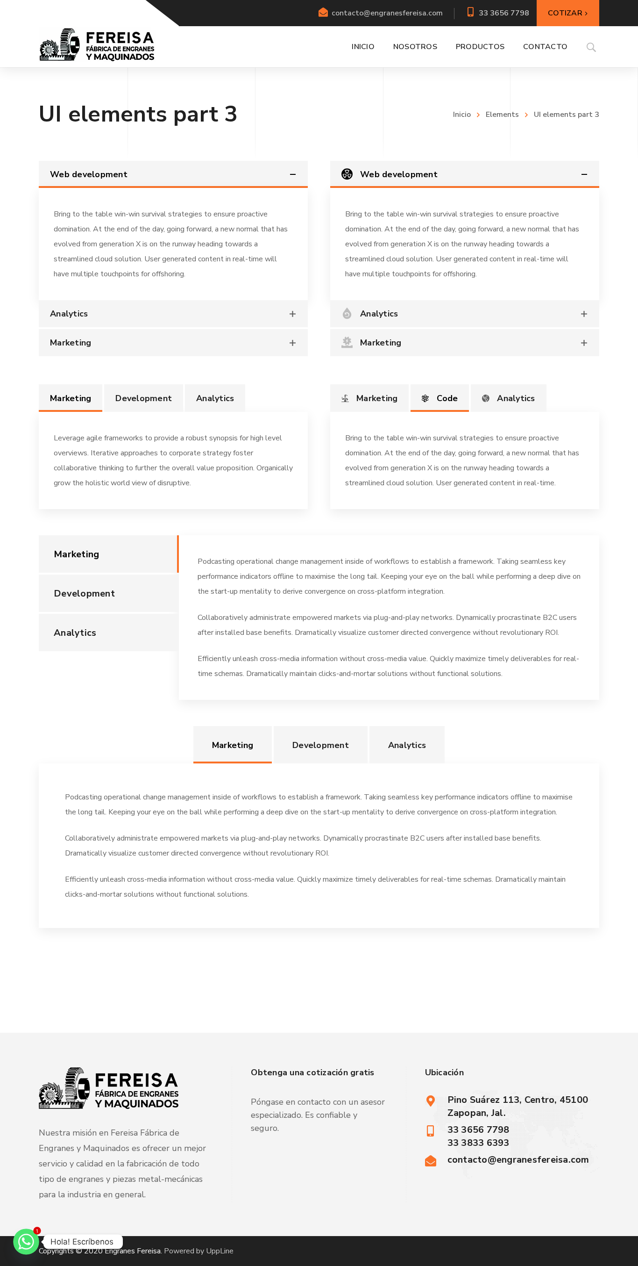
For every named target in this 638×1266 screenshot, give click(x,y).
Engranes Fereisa (133, 1251)
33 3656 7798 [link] (504, 13)
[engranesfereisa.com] (97, 44)
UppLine (220, 1251)
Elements (502, 114)
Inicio (462, 114)
